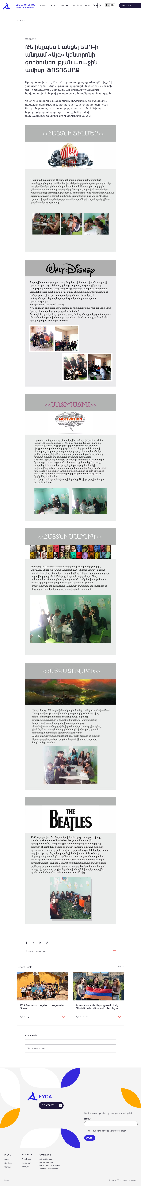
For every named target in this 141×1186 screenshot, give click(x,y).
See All (121, 966)
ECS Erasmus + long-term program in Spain (42, 1007)
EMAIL (87, 1119)
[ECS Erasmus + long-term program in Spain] (42, 986)
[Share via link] (46, 942)
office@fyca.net (46, 1159)
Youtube (25, 1167)
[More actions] (114, 39)
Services (8, 1163)
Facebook (26, 1159)
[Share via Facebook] (26, 942)
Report (7, 1180)
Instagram (26, 1163)
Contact (7, 1167)
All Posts (21, 20)
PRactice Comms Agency (127, 1180)
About (7, 1159)
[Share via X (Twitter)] (33, 942)
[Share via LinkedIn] (40, 942)
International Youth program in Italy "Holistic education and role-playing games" (97, 1007)
